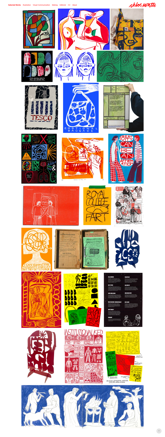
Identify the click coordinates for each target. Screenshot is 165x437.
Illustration (27, 5)
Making (55, 5)
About (74, 5)
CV (69, 5)
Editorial (63, 5)
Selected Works (14, 5)
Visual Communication (41, 5)
